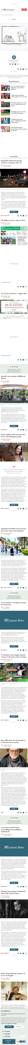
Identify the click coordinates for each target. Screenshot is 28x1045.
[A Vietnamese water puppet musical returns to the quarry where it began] (14, 672)
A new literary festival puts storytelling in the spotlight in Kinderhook (11, 829)
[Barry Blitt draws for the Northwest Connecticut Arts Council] (14, 757)
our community (5, 508)
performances (5, 720)
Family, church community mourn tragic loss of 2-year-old (19, 95)
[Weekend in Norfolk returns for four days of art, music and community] (14, 546)
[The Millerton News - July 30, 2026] (14, 235)
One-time (18, 1026)
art (3, 812)
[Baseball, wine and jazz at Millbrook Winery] (14, 393)
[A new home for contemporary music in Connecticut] (14, 620)
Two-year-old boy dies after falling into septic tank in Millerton (18, 87)
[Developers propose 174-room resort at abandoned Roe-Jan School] (5, 104)
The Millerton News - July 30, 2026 (13, 220)
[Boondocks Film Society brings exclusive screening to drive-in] (14, 178)
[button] (26, 1011)
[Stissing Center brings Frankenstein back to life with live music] (14, 908)
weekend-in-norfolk (7, 587)
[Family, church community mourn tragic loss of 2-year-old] (5, 96)
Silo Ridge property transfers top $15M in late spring (18, 112)
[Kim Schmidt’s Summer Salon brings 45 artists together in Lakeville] (5, 129)
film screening (5, 215)
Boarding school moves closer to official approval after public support (18, 120)
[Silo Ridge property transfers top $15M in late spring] (5, 112)
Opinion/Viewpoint (9, 14)
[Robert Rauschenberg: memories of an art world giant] (14, 991)
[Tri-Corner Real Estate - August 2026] (14, 309)
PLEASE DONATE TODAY (8, 1041)
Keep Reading (13, 212)
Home (2, 14)
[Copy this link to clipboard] (18, 64)
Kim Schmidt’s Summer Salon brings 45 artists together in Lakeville (19, 129)
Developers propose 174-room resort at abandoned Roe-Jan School (18, 104)
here (18, 370)
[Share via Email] (15, 64)
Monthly (9, 1026)
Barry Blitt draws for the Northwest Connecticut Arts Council (13, 741)
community (4, 429)
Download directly (6, 282)
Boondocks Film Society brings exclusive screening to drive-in (11, 162)
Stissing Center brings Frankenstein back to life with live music (13, 892)
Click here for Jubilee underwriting (9, 1023)
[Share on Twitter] (13, 64)
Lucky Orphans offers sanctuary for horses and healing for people (13, 435)
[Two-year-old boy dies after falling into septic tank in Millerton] (5, 87)
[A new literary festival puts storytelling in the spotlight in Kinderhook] (14, 847)
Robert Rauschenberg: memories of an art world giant (13, 974)
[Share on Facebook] (10, 64)
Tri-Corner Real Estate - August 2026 (14, 293)
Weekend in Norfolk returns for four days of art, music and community (13, 530)
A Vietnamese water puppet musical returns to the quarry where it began (13, 656)
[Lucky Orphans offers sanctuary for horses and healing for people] (14, 452)
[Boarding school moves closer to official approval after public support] (5, 121)
